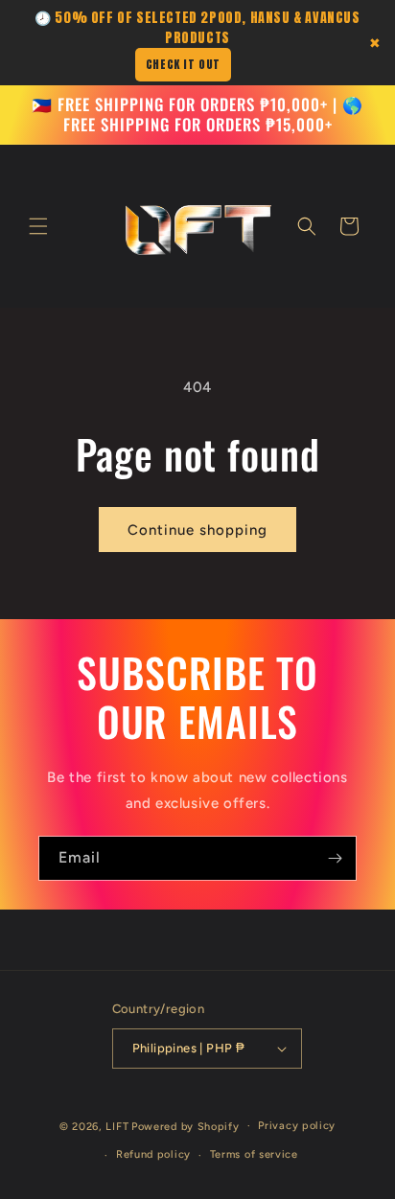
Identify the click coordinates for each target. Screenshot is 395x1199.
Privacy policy (297, 1125)
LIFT (116, 1125)
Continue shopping (197, 530)
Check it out (183, 64)
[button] (38, 226)
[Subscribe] (335, 858)
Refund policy (153, 1154)
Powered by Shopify (185, 1125)
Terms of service (254, 1154)
